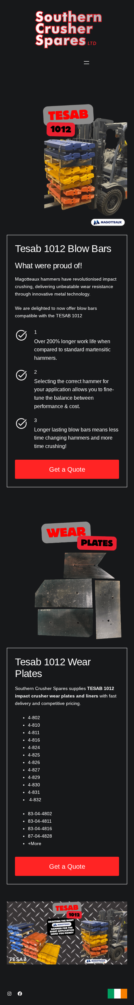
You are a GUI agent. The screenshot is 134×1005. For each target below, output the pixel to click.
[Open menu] (86, 63)
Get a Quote (67, 469)
